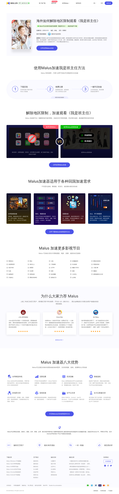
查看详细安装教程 (59, 97)
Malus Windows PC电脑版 (14, 461)
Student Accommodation (55, 485)
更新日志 (35, 475)
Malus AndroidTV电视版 (13, 475)
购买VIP (54, 3)
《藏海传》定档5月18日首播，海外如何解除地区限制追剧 (80, 472)
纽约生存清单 (38, 485)
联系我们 (35, 477)
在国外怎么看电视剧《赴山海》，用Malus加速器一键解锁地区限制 (80, 475)
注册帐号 (53, 461)
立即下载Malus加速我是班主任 (59, 232)
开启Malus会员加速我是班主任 (59, 414)
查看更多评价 (58, 340)
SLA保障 (35, 469)
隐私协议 (35, 466)
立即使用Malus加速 (47, 48)
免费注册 (108, 3)
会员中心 (53, 466)
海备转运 (24, 485)
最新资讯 (35, 461)
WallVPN (45, 485)
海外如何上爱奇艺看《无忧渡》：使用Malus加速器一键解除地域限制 (80, 463)
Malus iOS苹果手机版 (12, 466)
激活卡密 (53, 463)
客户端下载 (42, 3)
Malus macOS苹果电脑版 (13, 463)
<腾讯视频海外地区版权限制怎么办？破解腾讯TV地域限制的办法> (80, 466)
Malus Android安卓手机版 (14, 469)
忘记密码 (53, 469)
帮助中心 (53, 472)
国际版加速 (54, 475)
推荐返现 (78, 3)
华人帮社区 (30, 485)
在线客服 (108, 461)
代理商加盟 (103, 490)
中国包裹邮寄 (17, 485)
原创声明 (35, 472)
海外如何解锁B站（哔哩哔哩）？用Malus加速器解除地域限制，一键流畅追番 (80, 469)
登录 (102, 3)
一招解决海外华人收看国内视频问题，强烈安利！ (80, 461)
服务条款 (35, 463)
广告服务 (110, 490)
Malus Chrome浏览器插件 (14, 472)
